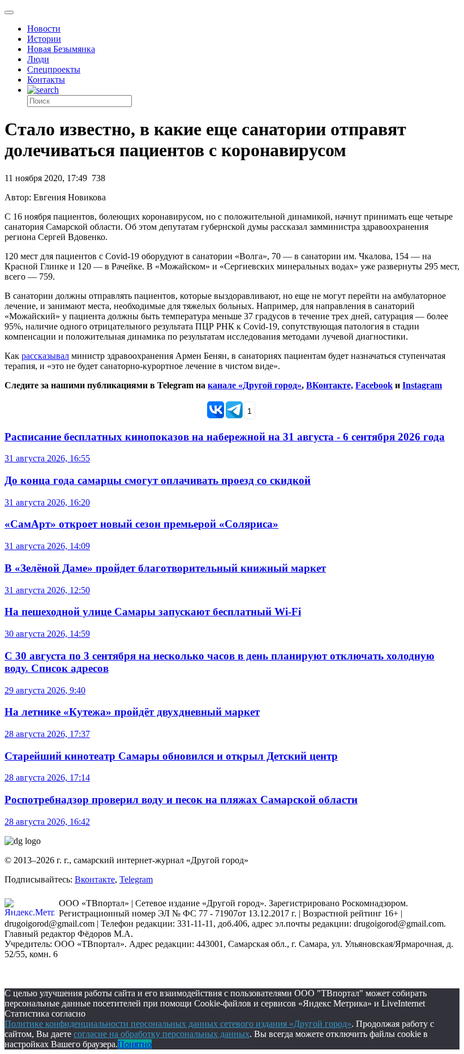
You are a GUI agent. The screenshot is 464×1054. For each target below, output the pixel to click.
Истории (44, 39)
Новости (44, 28)
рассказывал (45, 356)
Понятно (135, 1044)
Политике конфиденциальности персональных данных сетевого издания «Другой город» (178, 1024)
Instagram (422, 385)
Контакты (46, 79)
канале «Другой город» (255, 385)
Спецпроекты (53, 69)
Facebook (374, 385)
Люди (38, 59)
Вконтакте (95, 879)
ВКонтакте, (329, 385)
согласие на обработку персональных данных (162, 1034)
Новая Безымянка (61, 49)
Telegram (136, 879)
